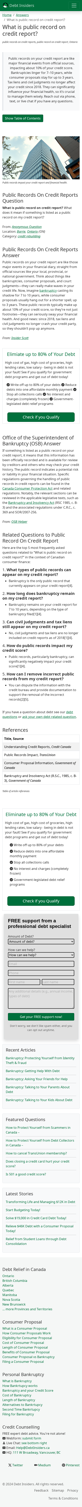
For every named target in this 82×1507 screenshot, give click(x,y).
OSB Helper (19, 521)
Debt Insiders (21, 5)
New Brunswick (14, 1304)
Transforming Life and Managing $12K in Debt (40, 1202)
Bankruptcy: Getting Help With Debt (33, 1071)
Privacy (72, 1490)
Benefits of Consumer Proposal (26, 1352)
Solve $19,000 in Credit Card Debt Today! (36, 1218)
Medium (44, 1465)
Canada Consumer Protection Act (27, 488)
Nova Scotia (11, 1299)
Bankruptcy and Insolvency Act (31, 502)
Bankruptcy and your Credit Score (27, 1390)
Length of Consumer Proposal (25, 1347)
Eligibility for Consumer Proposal (27, 1338)
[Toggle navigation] (74, 5)
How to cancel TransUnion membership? (36, 1153)
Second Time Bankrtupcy (21, 1409)
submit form (31, 1438)
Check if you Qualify (41, 417)
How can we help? (21, 950)
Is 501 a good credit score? (26, 1174)
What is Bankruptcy (17, 1381)
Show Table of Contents (23, 118)
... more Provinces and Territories (27, 1309)
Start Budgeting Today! (23, 1210)
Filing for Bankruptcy (18, 1414)
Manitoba (9, 1295)
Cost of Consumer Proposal (23, 1342)
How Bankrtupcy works (20, 1386)
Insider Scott (19, 338)
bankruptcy (48, 290)
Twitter (17, 1465)
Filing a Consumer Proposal (23, 1361)
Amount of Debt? (21, 936)
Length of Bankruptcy (18, 1400)
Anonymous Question (27, 227)
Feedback (41, 1490)
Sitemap (58, 1490)
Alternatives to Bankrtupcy (22, 1405)
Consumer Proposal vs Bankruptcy (28, 1357)
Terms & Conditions (63, 1498)
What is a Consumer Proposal (24, 1328)
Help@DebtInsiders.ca (33, 1448)
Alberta (7, 1285)
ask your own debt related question (49, 717)
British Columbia (14, 1280)
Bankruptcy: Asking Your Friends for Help (37, 1079)
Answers (22, 15)
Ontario (32, 231)
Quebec (8, 1290)
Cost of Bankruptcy (16, 1395)
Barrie (21, 231)
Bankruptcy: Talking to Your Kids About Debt (39, 1100)
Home (7, 15)
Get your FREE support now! (41, 1017)
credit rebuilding (29, 236)
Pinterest (72, 1465)
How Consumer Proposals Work (26, 1333)
